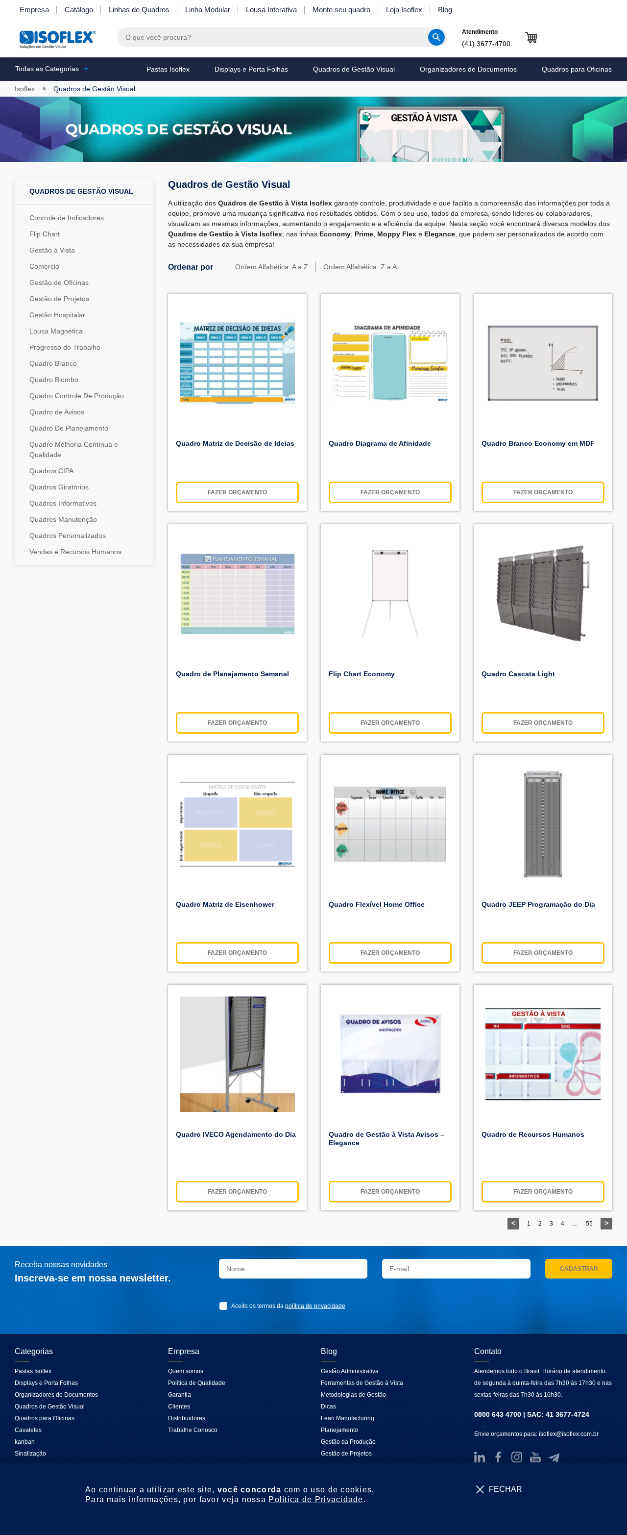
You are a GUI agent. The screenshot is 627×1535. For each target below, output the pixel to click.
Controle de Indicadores (66, 218)
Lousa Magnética (56, 331)
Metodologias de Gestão (353, 1394)
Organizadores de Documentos (468, 69)
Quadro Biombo (53, 380)
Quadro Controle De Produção (76, 396)
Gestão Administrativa (350, 1371)
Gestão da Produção (348, 1441)
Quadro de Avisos (56, 412)
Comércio (44, 266)
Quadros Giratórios (59, 487)
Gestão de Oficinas (59, 282)
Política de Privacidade (315, 1499)
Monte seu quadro (341, 9)
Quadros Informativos (62, 503)
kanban (25, 1441)
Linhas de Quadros (139, 9)
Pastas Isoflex (168, 69)
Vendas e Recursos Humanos (75, 552)
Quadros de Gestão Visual (354, 69)
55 (589, 1223)
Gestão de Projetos (59, 299)
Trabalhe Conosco (192, 1430)
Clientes (179, 1406)
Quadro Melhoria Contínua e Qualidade (73, 449)
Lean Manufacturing (347, 1418)
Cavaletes (28, 1430)
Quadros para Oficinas (577, 69)
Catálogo (79, 9)
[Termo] (225, 1306)
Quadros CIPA (51, 471)
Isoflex (25, 89)
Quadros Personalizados (67, 535)
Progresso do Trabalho (64, 347)
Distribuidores (186, 1418)
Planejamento (339, 1430)
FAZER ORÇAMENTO (237, 492)
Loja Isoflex (404, 9)
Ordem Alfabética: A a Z (271, 267)
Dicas (328, 1406)
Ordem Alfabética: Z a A (360, 267)
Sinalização (30, 1453)
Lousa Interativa (271, 9)
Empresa (34, 9)
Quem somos (185, 1371)
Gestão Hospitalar (57, 315)
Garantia (179, 1394)
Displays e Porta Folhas (251, 69)
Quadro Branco (53, 363)
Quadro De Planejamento (68, 428)
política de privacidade (315, 1306)
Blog (445, 9)
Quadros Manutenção (63, 519)
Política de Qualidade (196, 1383)
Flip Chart (44, 234)
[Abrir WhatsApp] (602, 1510)
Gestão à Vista (52, 250)
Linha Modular (207, 9)
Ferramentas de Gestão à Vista (362, 1383)
